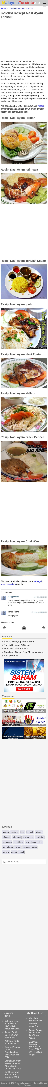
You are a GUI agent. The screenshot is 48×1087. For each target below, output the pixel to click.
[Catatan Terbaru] (4, 628)
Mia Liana (33, 1018)
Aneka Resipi (35, 1030)
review (18, 847)
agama (6, 832)
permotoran (8, 847)
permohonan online (33, 842)
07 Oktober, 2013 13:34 (39, 612)
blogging (14, 832)
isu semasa (28, 837)
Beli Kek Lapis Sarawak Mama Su (35, 1023)
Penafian (27, 1085)
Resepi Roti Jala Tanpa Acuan (34, 1035)
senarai (6, 852)
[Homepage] (24, 628)
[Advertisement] (24, 39)
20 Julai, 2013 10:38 (40, 597)
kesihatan (39, 837)
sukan (14, 852)
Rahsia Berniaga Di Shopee (17, 645)
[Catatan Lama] (43, 628)
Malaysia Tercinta (33, 1043)
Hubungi (36, 1083)
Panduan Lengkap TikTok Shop (19, 641)
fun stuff (29, 832)
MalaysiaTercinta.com (23, 1083)
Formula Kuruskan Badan (16, 648)
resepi (41, 106)
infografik (7, 837)
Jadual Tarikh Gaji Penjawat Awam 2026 (11, 1034)
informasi (17, 837)
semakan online (30, 847)
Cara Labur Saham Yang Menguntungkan (23, 652)
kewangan (7, 842)
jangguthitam (13, 597)
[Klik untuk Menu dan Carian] (44, 5)
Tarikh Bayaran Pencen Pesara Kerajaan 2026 (12, 1074)
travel (21, 852)
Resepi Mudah (11, 655)
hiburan (39, 832)
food (22, 832)
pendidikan (18, 842)
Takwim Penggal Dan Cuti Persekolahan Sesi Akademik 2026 (12, 1052)
